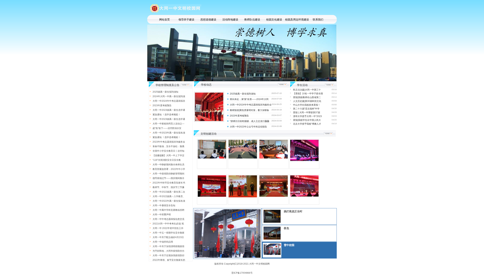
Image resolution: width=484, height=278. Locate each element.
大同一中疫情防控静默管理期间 (168, 173)
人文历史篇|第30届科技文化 (307, 101)
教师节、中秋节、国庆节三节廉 (168, 187)
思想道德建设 (208, 19)
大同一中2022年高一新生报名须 (169, 201)
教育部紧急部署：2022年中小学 (169, 169)
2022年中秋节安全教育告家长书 (169, 182)
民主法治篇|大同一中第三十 (307, 89)
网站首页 (164, 19)
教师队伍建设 (252, 19)
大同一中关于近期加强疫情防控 (168, 255)
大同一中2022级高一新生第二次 (169, 192)
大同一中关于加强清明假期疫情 (168, 246)
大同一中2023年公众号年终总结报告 (248, 126)
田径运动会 (242, 171)
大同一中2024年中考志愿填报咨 (169, 101)
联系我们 (318, 19)
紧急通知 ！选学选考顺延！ (166, 114)
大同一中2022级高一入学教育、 (169, 196)
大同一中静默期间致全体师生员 (168, 164)
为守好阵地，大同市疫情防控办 (168, 251)
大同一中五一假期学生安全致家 (168, 232)
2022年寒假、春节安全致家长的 (169, 260)
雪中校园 (289, 245)
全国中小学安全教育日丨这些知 (168, 151)
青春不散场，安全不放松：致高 (168, 146)
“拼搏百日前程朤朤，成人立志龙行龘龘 (249, 121)
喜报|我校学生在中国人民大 (307, 120)
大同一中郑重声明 (162, 214)
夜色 (286, 228)
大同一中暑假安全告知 (164, 205)
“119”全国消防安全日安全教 (167, 160)
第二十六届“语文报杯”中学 (306, 108)
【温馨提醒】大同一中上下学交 (168, 155)
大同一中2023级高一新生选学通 (169, 110)
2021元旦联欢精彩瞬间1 (304, 171)
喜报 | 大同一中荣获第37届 (306, 112)
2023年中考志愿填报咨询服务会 (169, 142)
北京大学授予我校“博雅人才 (307, 124)
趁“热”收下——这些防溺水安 (167, 128)
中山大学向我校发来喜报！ (306, 105)
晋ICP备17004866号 (242, 273)
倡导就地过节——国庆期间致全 (168, 178)
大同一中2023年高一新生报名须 (169, 132)
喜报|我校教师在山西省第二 (307, 97)
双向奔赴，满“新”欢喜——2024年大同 (249, 99)
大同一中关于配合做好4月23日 (168, 237)
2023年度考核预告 (162, 105)
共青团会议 (273, 171)
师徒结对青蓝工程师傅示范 (212, 171)
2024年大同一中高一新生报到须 (169, 96)
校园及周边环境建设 (296, 19)
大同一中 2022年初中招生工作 (168, 228)
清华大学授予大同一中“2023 (307, 116)
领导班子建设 (186, 19)
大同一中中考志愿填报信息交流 (168, 219)
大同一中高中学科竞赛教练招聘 (168, 210)
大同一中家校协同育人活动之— (168, 123)
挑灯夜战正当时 (293, 211)
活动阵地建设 (230, 19)
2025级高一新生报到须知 (165, 92)
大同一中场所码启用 (163, 242)
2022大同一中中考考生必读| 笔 (168, 223)
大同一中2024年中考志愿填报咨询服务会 (250, 104)
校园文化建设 (274, 19)
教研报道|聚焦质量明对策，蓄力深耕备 (249, 110)
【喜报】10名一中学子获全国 (308, 93)
